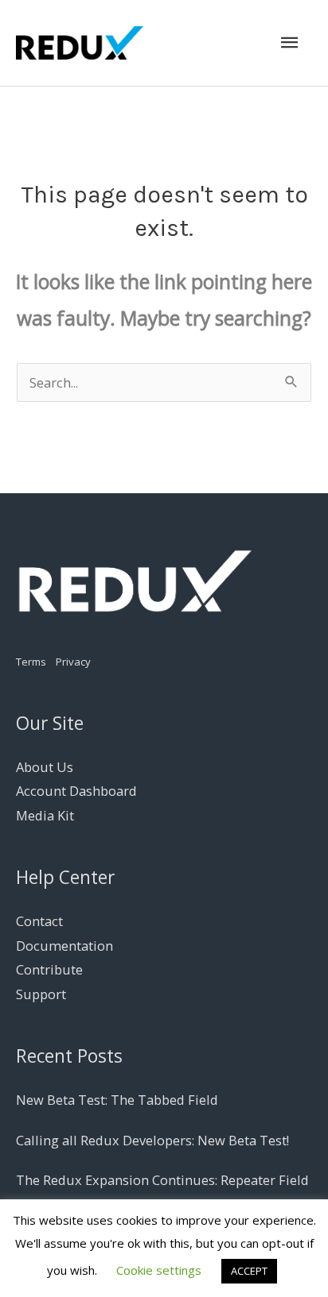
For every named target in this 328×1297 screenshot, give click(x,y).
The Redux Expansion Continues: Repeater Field (162, 1180)
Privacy (73, 661)
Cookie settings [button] (158, 1270)
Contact (39, 921)
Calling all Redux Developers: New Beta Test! (152, 1140)
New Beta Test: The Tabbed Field (117, 1099)
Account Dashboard (76, 791)
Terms (31, 661)
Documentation (64, 945)
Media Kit (45, 815)
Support (41, 994)
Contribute (49, 969)
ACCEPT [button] (249, 1271)
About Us (44, 767)
